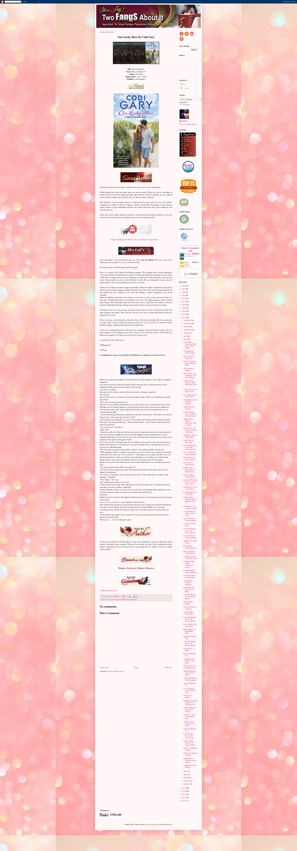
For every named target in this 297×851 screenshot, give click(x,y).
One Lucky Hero (132, 600)
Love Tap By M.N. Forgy (189, 524)
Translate (187, 104)
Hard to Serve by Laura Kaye (189, 357)
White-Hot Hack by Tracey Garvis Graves (189, 673)
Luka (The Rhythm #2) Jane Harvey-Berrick (189, 597)
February (187, 781)
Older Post (168, 667)
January (186, 784)
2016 (184, 317)
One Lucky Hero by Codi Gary (189, 608)
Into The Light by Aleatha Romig (189, 552)
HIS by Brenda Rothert (188, 369)
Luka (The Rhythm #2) (189, 655)
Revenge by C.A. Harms (189, 649)
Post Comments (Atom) (116, 671)
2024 (184, 292)
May (185, 771)
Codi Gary (113, 600)
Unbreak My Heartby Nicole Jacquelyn (190, 679)
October (186, 326)
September (187, 330)
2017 (184, 314)
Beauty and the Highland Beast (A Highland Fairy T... (190, 500)
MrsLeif (184, 121)
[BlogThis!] (130, 596)
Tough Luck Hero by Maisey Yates (190, 390)
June (185, 339)
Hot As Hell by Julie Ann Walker (190, 625)
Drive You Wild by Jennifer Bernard (189, 453)
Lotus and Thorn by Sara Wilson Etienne (189, 709)
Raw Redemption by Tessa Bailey (190, 493)
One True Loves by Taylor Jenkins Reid (189, 716)
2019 (184, 308)
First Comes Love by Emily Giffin (190, 396)
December (187, 320)
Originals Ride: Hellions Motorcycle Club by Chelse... (189, 422)
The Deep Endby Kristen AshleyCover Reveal (188, 564)
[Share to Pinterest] (136, 596)
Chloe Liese (189, 267)
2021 (184, 301)
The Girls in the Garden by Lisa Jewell (189, 724)
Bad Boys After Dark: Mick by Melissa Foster (189, 470)
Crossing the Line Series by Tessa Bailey (189, 661)
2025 (184, 289)
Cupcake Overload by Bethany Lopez (190, 557)
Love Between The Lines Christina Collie (189, 513)
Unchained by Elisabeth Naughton (187, 583)
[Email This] (127, 596)
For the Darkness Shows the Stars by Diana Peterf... (190, 414)
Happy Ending (186, 263)
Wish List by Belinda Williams (190, 749)
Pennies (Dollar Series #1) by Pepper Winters (189, 743)
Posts (184, 84)
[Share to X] (132, 596)
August (186, 333)
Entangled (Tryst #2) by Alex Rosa (190, 488)
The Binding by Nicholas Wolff (189, 352)
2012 (184, 797)
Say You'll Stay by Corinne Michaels (190, 519)
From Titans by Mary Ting (188, 441)
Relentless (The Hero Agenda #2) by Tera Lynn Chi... (190, 702)
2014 (184, 791)
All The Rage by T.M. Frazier (188, 613)
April (186, 774)
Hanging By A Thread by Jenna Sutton (189, 760)
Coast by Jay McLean (187, 696)
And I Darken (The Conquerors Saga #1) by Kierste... (189, 375)
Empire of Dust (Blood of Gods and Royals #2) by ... (190, 383)
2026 (184, 286)
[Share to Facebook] (134, 596)
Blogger (169, 824)
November (187, 323)
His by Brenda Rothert (188, 603)
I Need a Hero (123, 262)
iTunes (143, 239)
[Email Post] (123, 596)
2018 (184, 311)
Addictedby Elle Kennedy (188, 408)
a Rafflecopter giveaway (108, 590)
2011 (184, 800)
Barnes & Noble (126, 239)
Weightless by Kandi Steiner (190, 542)
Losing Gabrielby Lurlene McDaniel (190, 571)
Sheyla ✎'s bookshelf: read (190, 249)
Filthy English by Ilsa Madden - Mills (189, 631)
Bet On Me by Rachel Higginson (190, 547)
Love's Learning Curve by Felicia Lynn (189, 690)
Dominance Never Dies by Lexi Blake (189, 589)
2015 (184, 788)
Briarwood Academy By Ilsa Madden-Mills (190, 363)
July (185, 336)
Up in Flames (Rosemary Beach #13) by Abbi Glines (190, 345)
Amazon (113, 239)
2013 (184, 794)
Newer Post (104, 667)
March (186, 777)
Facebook (131, 568)
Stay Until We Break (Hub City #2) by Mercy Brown (190, 482)
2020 (184, 305)
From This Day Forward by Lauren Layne (188, 736)
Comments (185, 88)
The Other (187, 254)
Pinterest (150, 568)
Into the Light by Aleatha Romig (189, 476)
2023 (184, 295)
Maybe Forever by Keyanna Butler (189, 458)
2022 (184, 298)
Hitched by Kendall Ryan (189, 637)
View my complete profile (187, 124)
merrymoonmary (152, 824)
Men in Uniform (121, 600)
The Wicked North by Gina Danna (189, 576)
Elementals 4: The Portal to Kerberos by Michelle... (190, 430)
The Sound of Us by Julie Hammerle (190, 667)
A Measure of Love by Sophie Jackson (190, 507)
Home (136, 667)
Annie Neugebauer (190, 256)
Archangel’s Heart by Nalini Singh (190, 436)
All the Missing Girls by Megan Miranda (190, 402)
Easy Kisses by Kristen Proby (188, 463)
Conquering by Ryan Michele (190, 766)
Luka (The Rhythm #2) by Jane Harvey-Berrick (189, 447)
